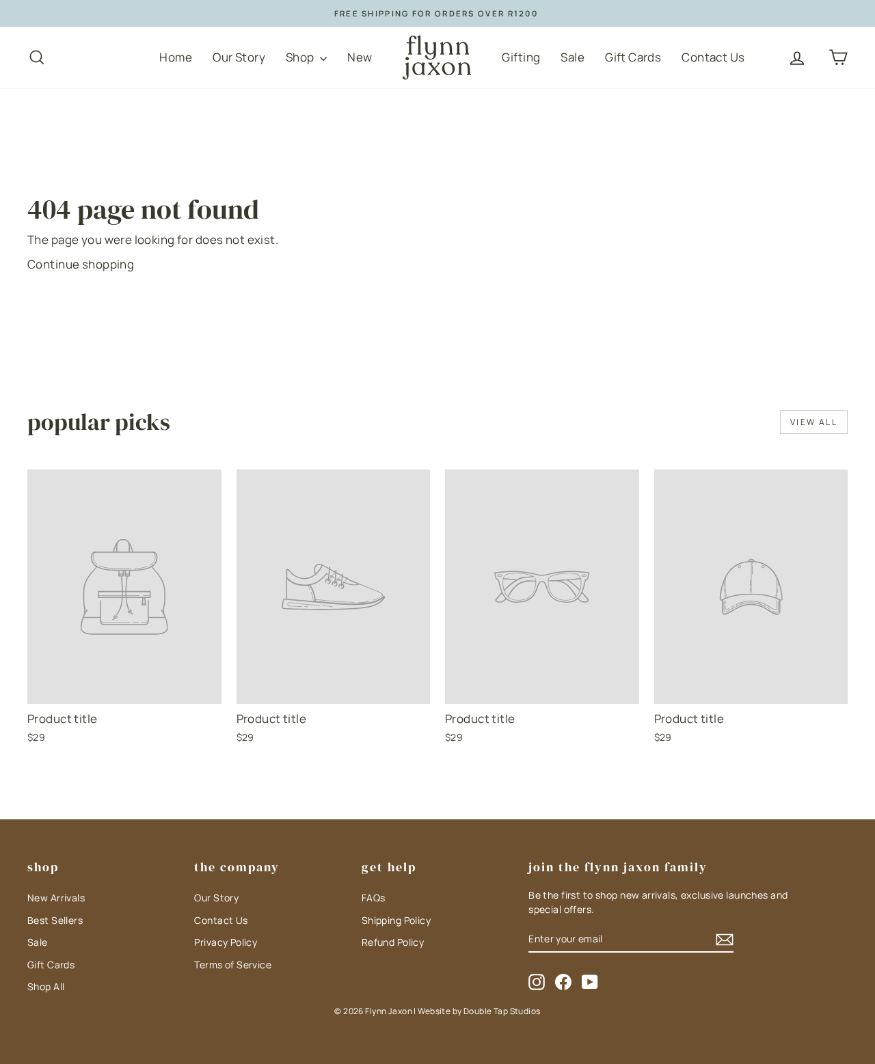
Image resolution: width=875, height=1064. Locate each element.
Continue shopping (80, 264)
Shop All (45, 986)
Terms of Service (232, 964)
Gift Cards (633, 57)
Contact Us (713, 57)
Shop (301, 57)
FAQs (374, 897)
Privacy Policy (225, 942)
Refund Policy (393, 942)
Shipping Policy (396, 920)
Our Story (239, 57)
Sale (572, 57)
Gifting (521, 57)
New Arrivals (56, 897)
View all (813, 422)
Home (175, 57)
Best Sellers (55, 920)
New (359, 57)
